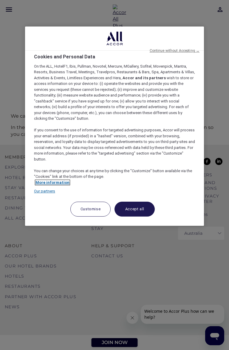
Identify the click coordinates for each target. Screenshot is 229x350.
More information (52, 182)
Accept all (134, 209)
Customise (91, 209)
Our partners (44, 191)
